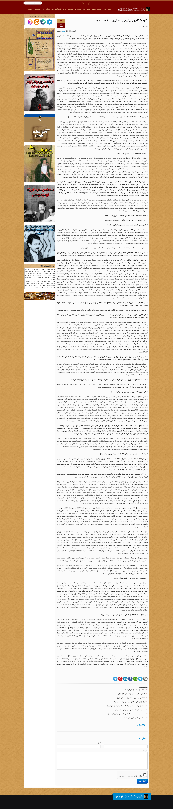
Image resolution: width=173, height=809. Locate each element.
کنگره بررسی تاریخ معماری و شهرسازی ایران (131, 697)
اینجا (63, 31)
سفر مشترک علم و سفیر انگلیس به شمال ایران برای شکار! (127, 713)
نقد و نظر (70, 9)
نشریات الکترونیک (39, 9)
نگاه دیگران (58, 9)
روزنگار (48, 9)
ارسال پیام (142, 781)
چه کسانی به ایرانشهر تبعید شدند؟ (134, 717)
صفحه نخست (107, 9)
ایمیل (99, 743)
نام (147, 743)
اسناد (84, 9)
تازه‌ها (64, 9)
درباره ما (29, 9)
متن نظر (145, 751)
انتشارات (99, 9)
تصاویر (89, 9)
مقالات (94, 9)
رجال (52, 9)
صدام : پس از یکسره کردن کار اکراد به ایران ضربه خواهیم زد (126, 705)
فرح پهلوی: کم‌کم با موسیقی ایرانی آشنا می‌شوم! (130, 701)
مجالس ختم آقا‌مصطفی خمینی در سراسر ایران (130, 709)
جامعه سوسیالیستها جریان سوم (135, 689)
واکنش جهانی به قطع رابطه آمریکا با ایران (132, 693)
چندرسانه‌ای (78, 9)
